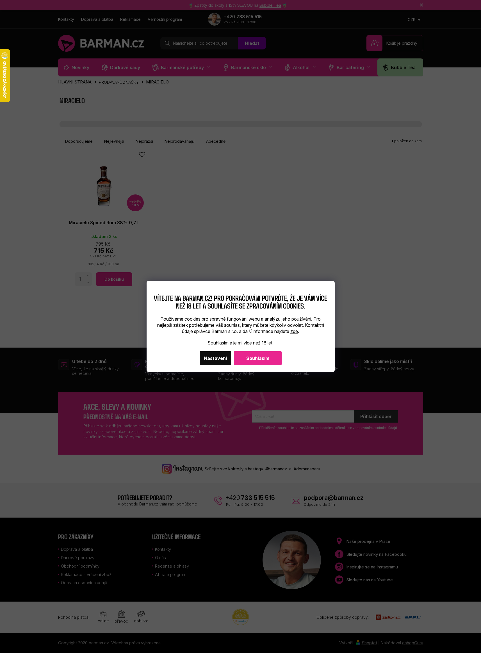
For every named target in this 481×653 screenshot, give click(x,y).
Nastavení (215, 358)
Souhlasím (257, 358)
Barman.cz (197, 297)
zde (294, 331)
